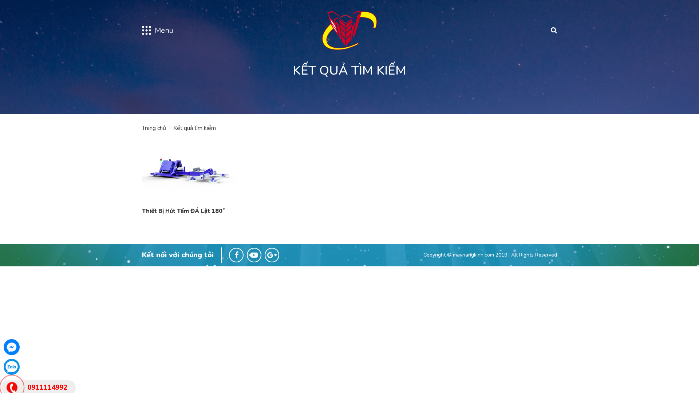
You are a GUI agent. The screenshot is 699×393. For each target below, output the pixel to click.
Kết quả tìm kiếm (194, 128)
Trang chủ (154, 128)
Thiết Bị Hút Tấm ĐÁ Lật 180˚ (183, 211)
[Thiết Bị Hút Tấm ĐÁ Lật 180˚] (190, 170)
